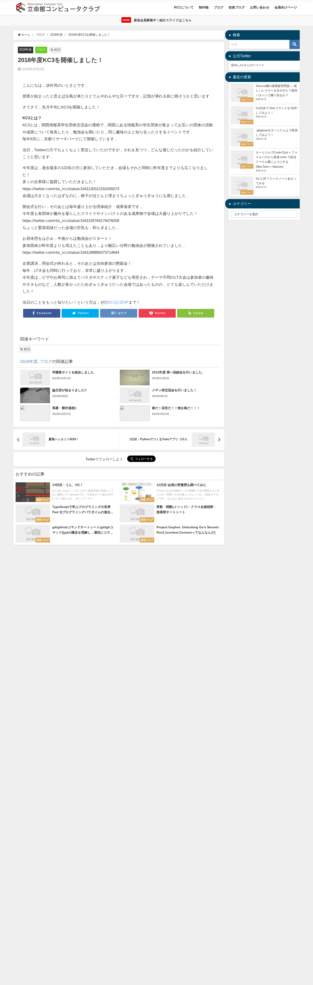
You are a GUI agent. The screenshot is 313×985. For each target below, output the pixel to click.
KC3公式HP (118, 302)
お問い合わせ (259, 7)
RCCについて (184, 7)
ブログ (218, 7)
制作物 (204, 7)
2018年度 (25, 49)
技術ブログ (237, 7)
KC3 (57, 49)
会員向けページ (286, 7)
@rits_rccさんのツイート (248, 65)
